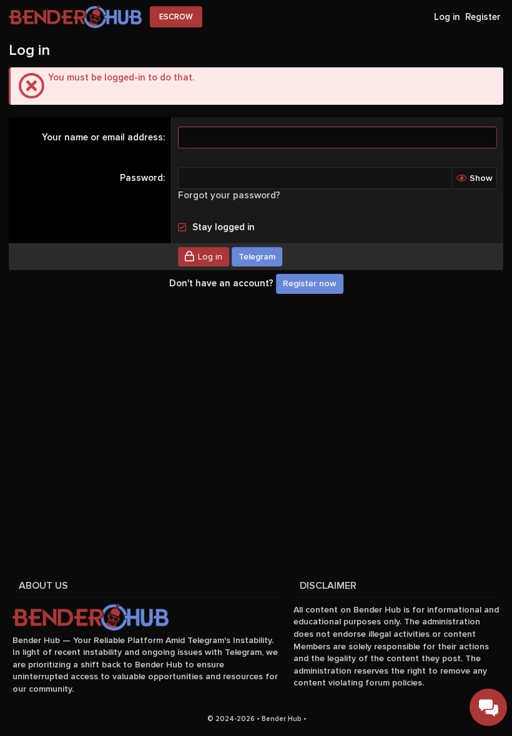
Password (141, 177)
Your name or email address (102, 137)
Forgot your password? (229, 195)
